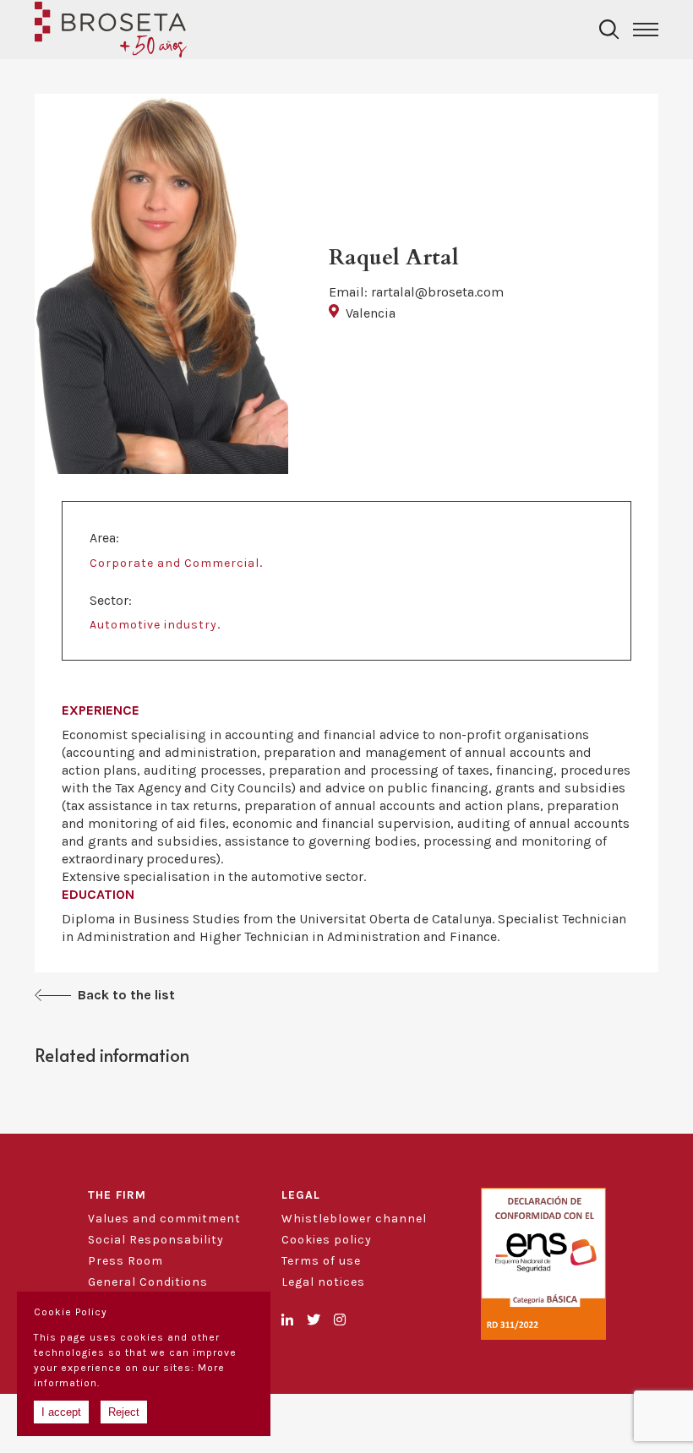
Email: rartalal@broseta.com (416, 292)
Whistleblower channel (354, 1218)
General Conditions (148, 1282)
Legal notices (323, 1282)
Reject (123, 1412)
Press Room (125, 1261)
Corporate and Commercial (174, 563)
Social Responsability (156, 1240)
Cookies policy (326, 1240)
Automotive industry (153, 625)
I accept (61, 1412)
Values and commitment (164, 1218)
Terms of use (321, 1261)
